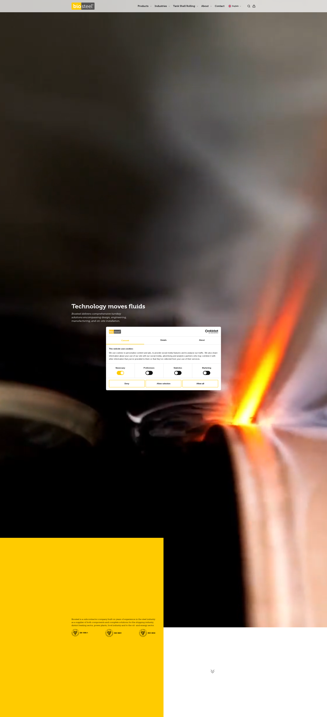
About (205, 6)
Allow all (200, 383)
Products (143, 6)
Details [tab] (163, 340)
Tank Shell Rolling (184, 6)
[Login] (253, 6)
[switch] (149, 373)
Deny (127, 383)
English (235, 6)
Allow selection (163, 383)
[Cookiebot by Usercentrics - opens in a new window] (207, 332)
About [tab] (202, 340)
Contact (219, 6)
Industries (161, 6)
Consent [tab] (125, 340)
